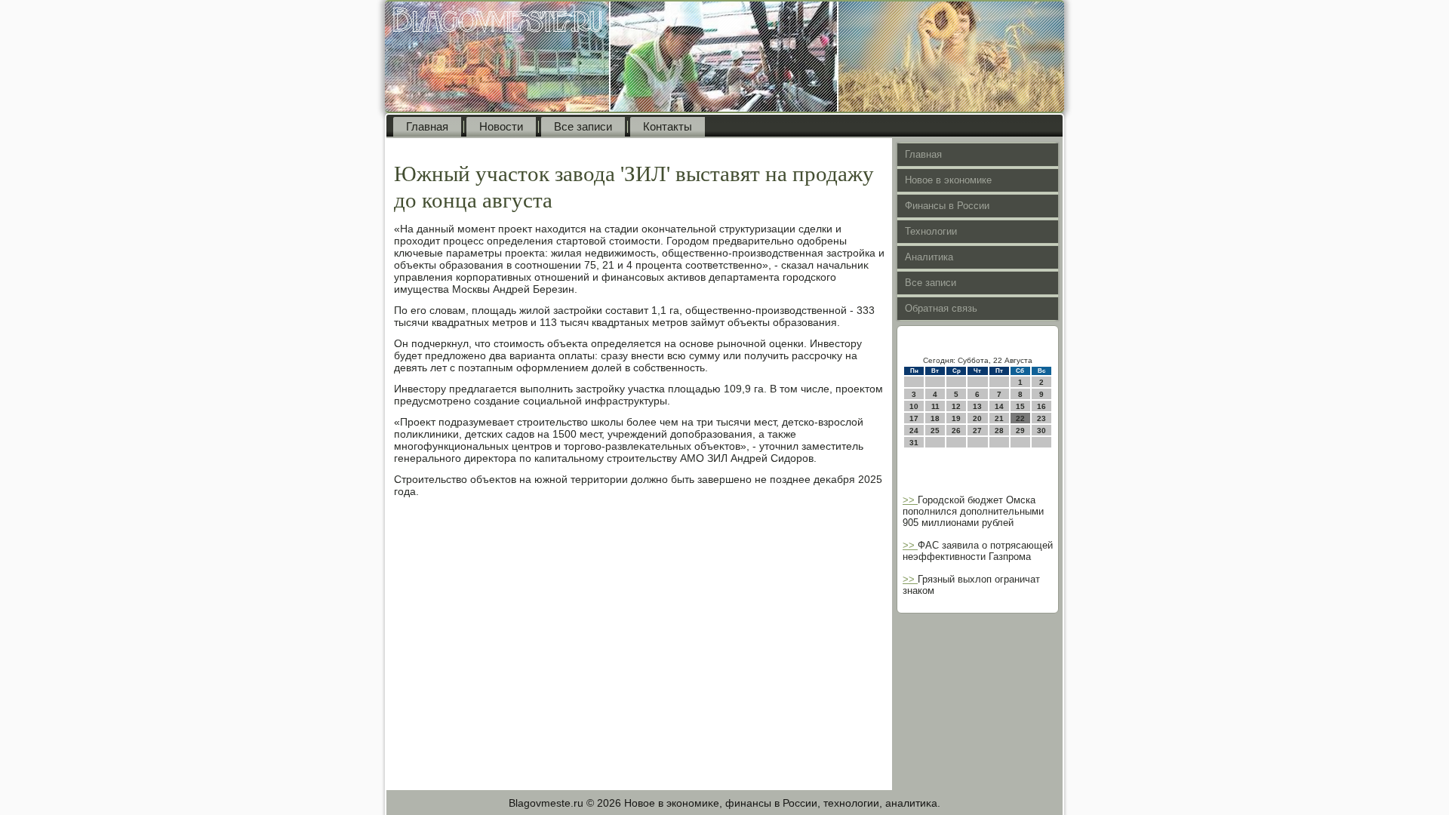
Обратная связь (941, 308)
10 (913, 406)
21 (999, 418)
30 (1041, 430)
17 (913, 418)
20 (977, 418)
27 (977, 430)
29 (1020, 430)
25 (935, 430)
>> (910, 500)
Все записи (583, 126)
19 (956, 418)
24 (913, 430)
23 (1041, 418)
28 (999, 430)
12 (956, 406)
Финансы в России (947, 205)
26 (956, 430)
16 (1041, 406)
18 (935, 418)
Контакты (667, 126)
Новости (501, 126)
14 (999, 406)
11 (935, 406)
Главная (427, 126)
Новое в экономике (948, 180)
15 (1020, 406)
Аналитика (929, 257)
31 (913, 442)
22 (1020, 418)
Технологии (931, 231)
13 (977, 406)
